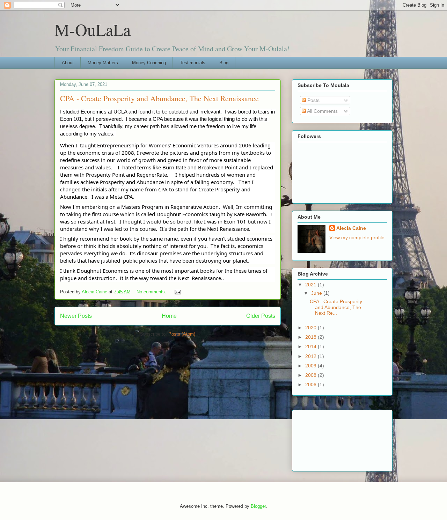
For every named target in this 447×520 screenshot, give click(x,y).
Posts (313, 100)
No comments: (152, 291)
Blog (223, 62)
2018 (311, 337)
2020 (311, 327)
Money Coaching (149, 62)
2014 (311, 346)
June (317, 293)
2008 (311, 375)
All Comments (322, 111)
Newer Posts (76, 316)
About (68, 62)
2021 (311, 284)
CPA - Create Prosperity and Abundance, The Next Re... (336, 307)
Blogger (258, 506)
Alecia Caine (351, 228)
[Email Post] (177, 291)
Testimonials (192, 62)
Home (169, 316)
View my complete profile (356, 237)
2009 (311, 365)
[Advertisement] (329, 438)
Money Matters (103, 62)
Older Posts (260, 316)
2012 (311, 356)
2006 (311, 384)
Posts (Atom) (181, 334)
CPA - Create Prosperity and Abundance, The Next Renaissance (159, 98)
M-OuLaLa (92, 29)
